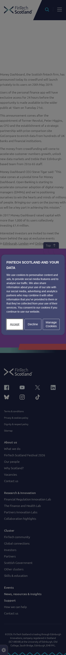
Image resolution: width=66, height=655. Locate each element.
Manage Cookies (51, 324)
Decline (33, 324)
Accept (14, 324)
